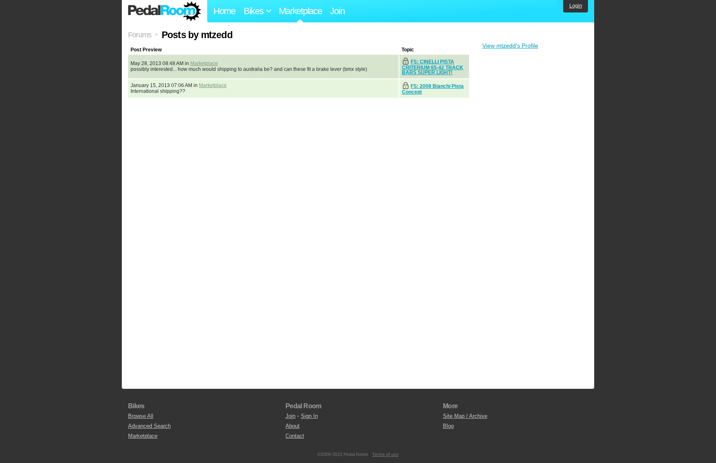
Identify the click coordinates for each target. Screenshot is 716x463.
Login (575, 6)
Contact (294, 436)
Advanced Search (149, 426)
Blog (448, 426)
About (292, 426)
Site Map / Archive (465, 416)
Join (337, 11)
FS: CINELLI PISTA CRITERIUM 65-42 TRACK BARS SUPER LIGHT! (432, 67)
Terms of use (385, 454)
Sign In (309, 416)
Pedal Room (164, 11)
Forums (139, 35)
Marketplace (300, 11)
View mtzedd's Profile (510, 45)
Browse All (140, 416)
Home (224, 11)
